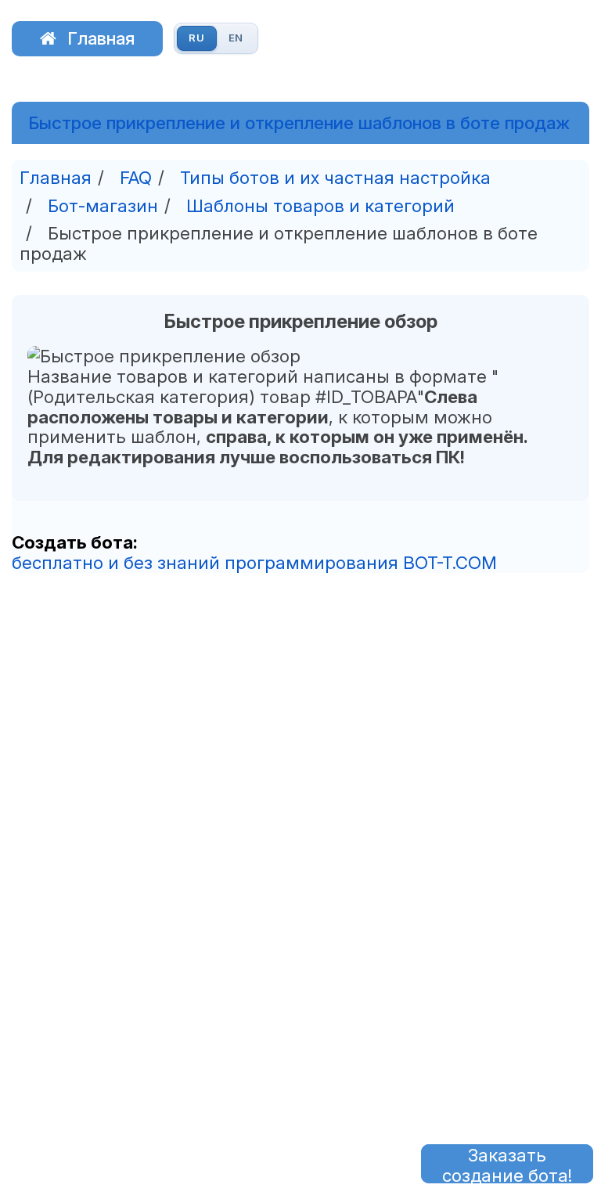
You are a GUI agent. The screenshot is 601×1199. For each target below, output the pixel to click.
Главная (101, 38)
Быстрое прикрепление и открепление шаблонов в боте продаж (299, 123)
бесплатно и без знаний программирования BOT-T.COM (254, 562)
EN (236, 37)
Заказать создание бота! (507, 1163)
